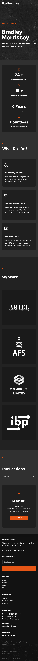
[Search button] (33, 476)
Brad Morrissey (11, 3)
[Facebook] (3, 635)
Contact (5, 603)
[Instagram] (8, 635)
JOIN (19, 568)
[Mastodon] (14, 635)
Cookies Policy (7, 601)
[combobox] (16, 476)
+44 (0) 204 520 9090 (13, 614)
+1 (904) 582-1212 (11, 616)
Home (4, 580)
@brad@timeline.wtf (9, 626)
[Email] (11, 635)
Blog (3, 588)
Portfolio (5, 583)
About (4, 585)
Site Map (5, 598)
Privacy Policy (18, 651)
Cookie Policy (7, 651)
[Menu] (35, 3)
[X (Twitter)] (5, 635)
